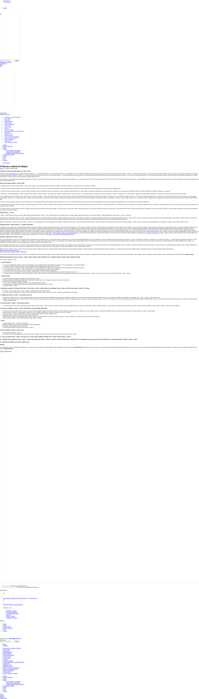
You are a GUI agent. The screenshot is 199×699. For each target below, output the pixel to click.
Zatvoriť (2, 695)
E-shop (5, 624)
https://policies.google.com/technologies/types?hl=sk (66, 232)
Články (5, 625)
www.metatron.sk (12, 173)
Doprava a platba (10, 616)
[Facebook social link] (1, 5)
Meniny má (16, 3)
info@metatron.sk (7, 0)
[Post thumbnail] (6, 597)
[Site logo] (9, 59)
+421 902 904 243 (7, 2)
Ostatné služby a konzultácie (13, 152)
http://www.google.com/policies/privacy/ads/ (152, 232)
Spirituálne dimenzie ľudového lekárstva (13, 604)
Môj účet (8, 615)
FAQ (4, 629)
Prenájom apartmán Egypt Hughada (15, 153)
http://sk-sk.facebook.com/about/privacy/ (10, 250)
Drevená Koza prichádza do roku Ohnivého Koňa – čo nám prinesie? (20, 598)
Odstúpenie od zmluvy (11, 617)
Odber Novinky (7, 626)
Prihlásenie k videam (11, 610)
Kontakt (5, 631)
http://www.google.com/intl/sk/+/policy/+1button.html (13, 251)
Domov (2, 168)
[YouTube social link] (3, 5)
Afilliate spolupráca (8, 628)
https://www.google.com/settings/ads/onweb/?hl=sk (61, 234)
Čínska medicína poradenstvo (13, 150)
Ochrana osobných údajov (12, 613)
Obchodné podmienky (11, 612)
